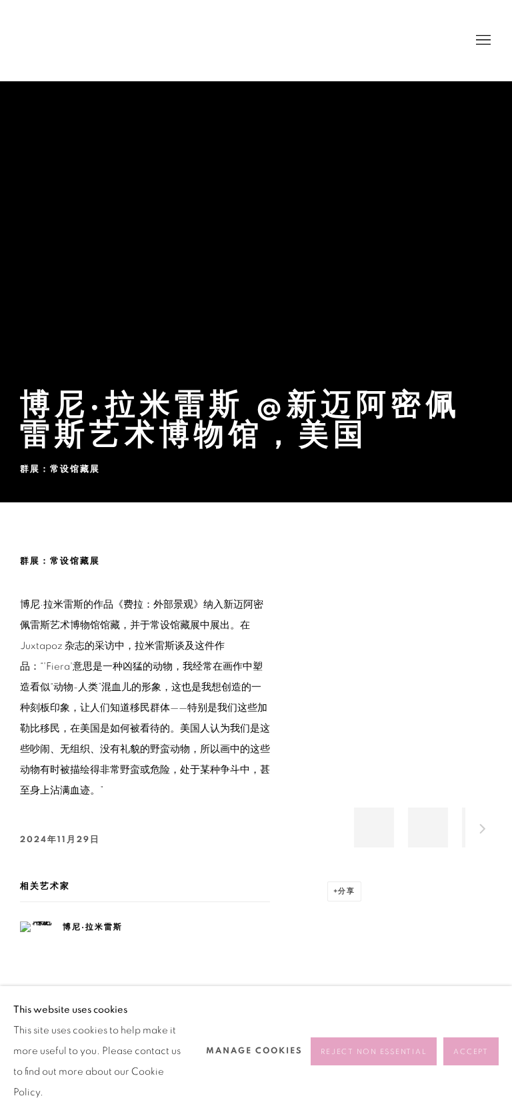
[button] (374, 827)
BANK (60, 40)
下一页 (482, 831)
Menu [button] (482, 41)
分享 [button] (346, 891)
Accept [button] (471, 1051)
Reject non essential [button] (374, 1051)
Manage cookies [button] (254, 1051)
